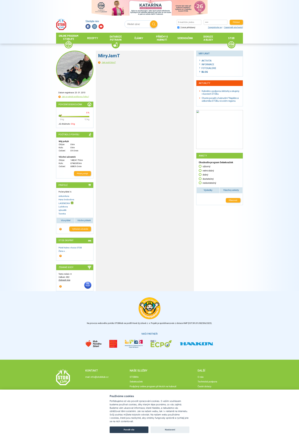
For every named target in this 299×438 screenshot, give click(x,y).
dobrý (205, 174)
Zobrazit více (64, 280)
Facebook (87, 26)
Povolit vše (129, 429)
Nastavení (170, 429)
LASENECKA (64, 203)
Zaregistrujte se (215, 27)
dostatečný (208, 179)
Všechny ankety (231, 190)
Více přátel (65, 220)
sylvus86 (62, 210)
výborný (206, 166)
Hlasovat (233, 200)
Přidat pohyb (82, 173)
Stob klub (61, 24)
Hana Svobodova (66, 199)
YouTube (101, 26)
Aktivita (206, 60)
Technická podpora (207, 381)
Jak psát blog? (109, 62)
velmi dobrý (208, 170)
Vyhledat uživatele (80, 229)
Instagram (94, 26)
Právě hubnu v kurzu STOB (70, 247)
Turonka (62, 214)
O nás (201, 377)
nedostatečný (209, 183)
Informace (208, 64)
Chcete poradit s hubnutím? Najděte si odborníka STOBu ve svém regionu (220, 99)
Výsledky (208, 190)
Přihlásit (236, 22)
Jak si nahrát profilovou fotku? (75, 96)
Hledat (153, 24)
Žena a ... (62, 251)
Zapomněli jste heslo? (233, 27)
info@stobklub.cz (100, 377)
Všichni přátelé (84, 220)
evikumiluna (64, 196)
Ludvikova (63, 207)
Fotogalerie (209, 68)
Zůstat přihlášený (187, 27)
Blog (205, 72)
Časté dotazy (204, 386)
